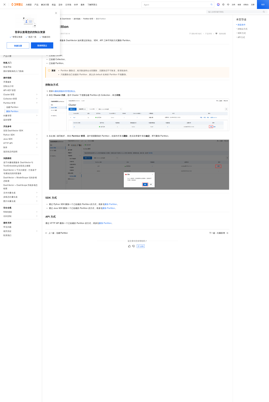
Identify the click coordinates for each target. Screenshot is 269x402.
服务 (83, 4)
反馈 (142, 246)
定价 (60, 4)
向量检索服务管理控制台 (64, 91)
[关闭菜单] (4, 4)
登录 (263, 4)
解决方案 (45, 4)
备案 (239, 4)
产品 (36, 4)
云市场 (68, 4)
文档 (233, 4)
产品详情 (208, 33)
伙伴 (76, 4)
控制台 (246, 4)
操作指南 (77, 18)
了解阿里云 (92, 4)
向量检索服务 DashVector (61, 18)
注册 (252, 4)
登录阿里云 (42, 45)
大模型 (29, 4)
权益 (54, 4)
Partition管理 (88, 18)
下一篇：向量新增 (217, 232)
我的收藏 (222, 33)
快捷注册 (18, 45)
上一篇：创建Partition (58, 232)
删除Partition (111, 204)
